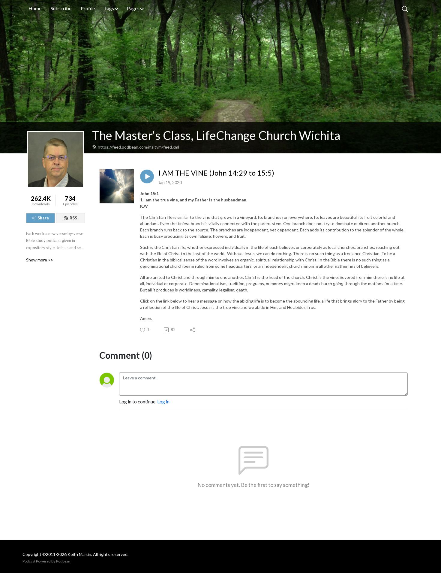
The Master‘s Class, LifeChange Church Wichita (216, 135)
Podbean (63, 561)
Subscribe (61, 8)
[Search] (405, 8)
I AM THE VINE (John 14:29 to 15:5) (216, 173)
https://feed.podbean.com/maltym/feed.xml (138, 146)
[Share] (192, 330)
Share (43, 217)
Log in (163, 401)
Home (34, 8)
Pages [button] (133, 8)
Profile (88, 8)
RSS (73, 217)
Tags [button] (109, 8)
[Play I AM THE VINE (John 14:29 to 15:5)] (147, 176)
